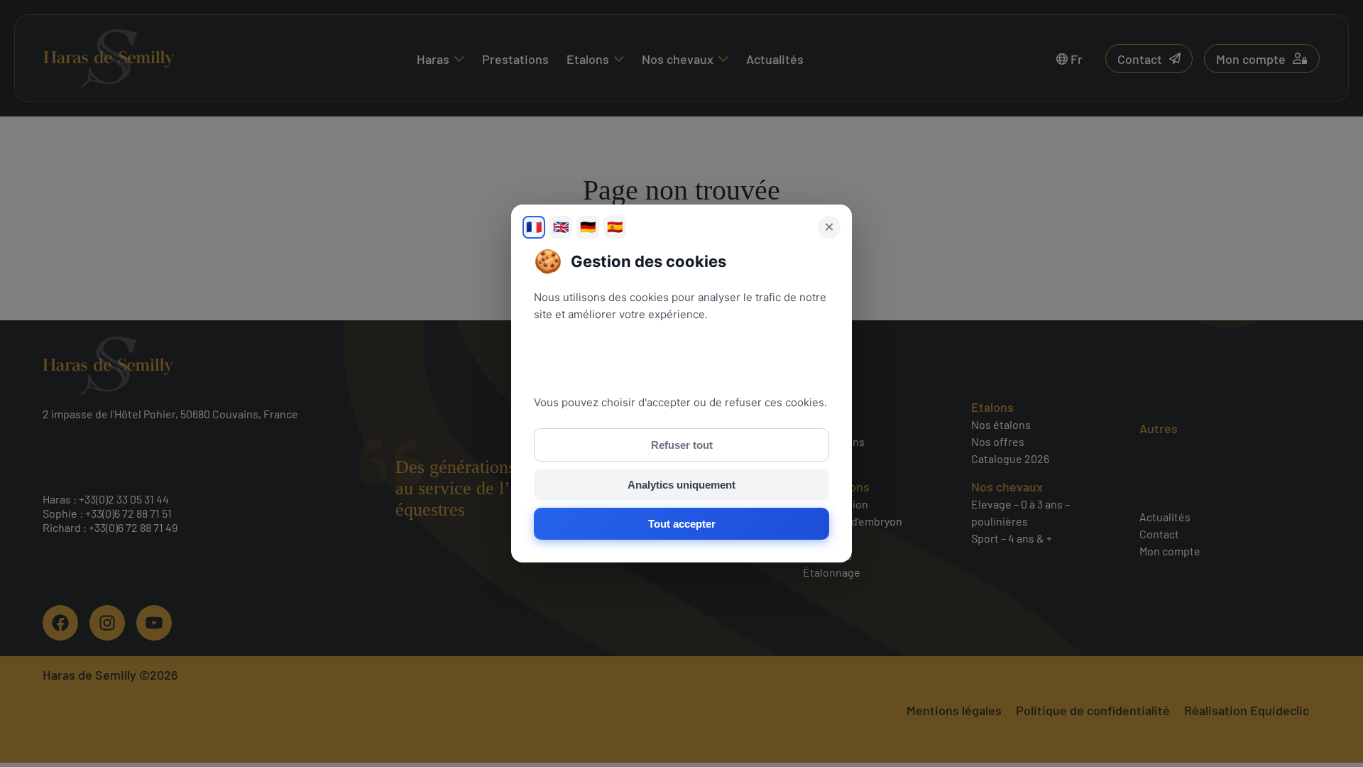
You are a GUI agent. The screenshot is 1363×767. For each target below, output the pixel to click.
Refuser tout (682, 445)
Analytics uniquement (681, 485)
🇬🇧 (561, 227)
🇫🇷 (534, 227)
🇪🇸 (615, 227)
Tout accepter (682, 524)
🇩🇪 (588, 227)
